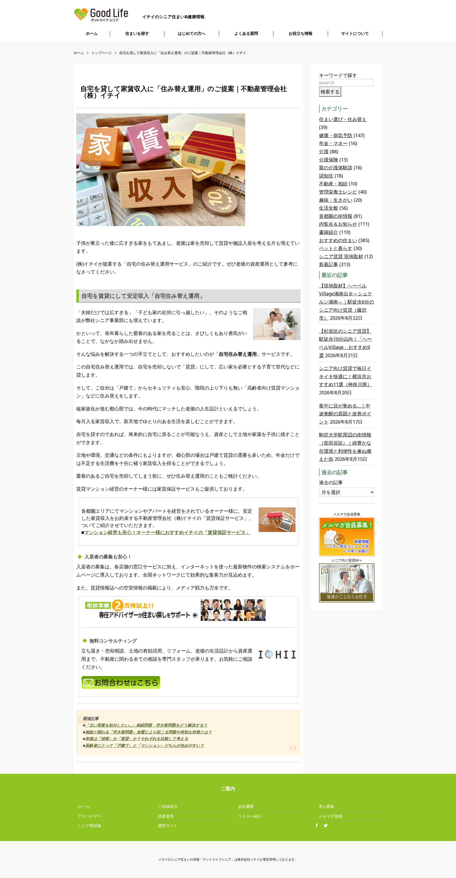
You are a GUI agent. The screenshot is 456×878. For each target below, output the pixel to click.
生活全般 (328, 208)
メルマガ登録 (330, 816)
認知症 (326, 175)
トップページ (101, 52)
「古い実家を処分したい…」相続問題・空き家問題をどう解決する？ (146, 725)
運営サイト (168, 825)
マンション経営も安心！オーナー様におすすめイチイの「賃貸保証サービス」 (167, 532)
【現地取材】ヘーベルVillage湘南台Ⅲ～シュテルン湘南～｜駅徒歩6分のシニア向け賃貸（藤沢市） (346, 301)
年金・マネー (333, 143)
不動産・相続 (333, 183)
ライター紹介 (250, 816)
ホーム (92, 33)
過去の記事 (331, 482)
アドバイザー (89, 816)
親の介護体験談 (335, 167)
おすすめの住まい (338, 240)
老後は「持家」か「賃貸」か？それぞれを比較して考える (136, 738)
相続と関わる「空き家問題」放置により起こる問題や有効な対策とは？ (148, 732)
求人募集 (326, 806)
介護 (324, 151)
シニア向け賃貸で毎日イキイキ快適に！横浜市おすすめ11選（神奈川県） (345, 376)
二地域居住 (168, 806)
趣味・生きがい (335, 200)
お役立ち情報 (300, 33)
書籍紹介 (328, 232)
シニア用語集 (89, 825)
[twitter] (328, 826)
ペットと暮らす (335, 248)
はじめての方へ (192, 33)
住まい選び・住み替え (343, 119)
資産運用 (166, 816)
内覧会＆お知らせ (338, 224)
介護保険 (328, 159)
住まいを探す (137, 33)
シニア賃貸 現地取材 (341, 256)
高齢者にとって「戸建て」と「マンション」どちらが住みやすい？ (144, 745)
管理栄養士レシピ (338, 192)
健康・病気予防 (335, 135)
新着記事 (328, 264)
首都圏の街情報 (335, 216)
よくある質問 (246, 33)
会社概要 (246, 806)
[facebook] (318, 826)
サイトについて (355, 33)
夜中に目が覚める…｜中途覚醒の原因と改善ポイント (345, 413)
